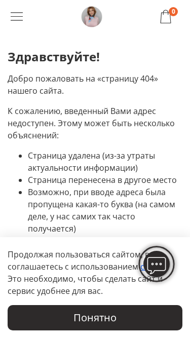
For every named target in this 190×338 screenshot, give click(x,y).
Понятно (95, 317)
